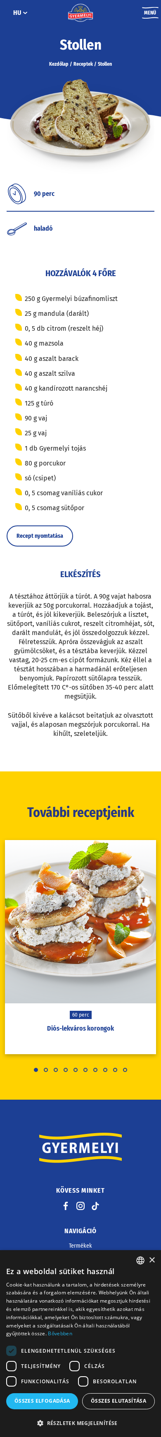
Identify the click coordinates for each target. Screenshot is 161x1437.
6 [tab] (85, 1070)
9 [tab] (115, 1070)
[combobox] (140, 1260)
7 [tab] (95, 1070)
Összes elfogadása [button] (42, 1400)
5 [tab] (75, 1070)
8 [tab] (105, 1070)
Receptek (83, 64)
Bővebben (60, 1333)
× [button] (152, 1260)
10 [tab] (125, 1070)
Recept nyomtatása (40, 535)
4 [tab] (66, 1070)
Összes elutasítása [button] (118, 1400)
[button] (80, 1423)
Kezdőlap (59, 64)
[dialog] (80, 1343)
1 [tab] (36, 1070)
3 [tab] (56, 1070)
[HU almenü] (25, 12)
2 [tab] (46, 1070)
